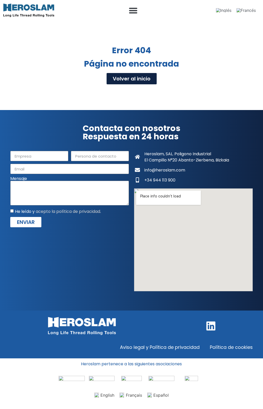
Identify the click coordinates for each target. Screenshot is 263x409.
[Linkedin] (211, 326)
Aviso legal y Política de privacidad (160, 347)
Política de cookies (231, 347)
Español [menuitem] (161, 395)
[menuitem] (223, 10)
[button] (133, 10)
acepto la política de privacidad (68, 211)
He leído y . (58, 211)
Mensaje (18, 179)
